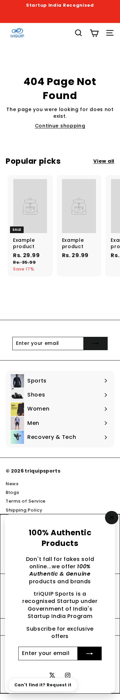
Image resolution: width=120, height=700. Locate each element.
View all (103, 161)
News (12, 484)
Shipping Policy (24, 510)
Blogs (12, 492)
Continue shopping (60, 125)
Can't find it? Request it (42, 685)
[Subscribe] (90, 653)
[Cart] (94, 33)
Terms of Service (26, 501)
